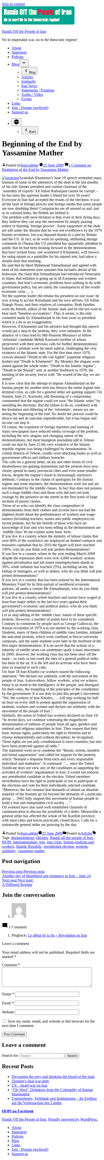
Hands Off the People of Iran (24, 31)
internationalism (25, 842)
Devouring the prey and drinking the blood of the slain (53, 1077)
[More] (16, 122)
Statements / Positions (37, 90)
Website (8, 1012)
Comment (11, 965)
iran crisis (54, 842)
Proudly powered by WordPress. (73, 1119)
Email (8, 1003)
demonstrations (22, 838)
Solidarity (28, 81)
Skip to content (13, 4)
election (42, 838)
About (16, 48)
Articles (27, 77)
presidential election (59, 846)
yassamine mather (31, 851)
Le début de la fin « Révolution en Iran (57, 935)
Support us (20, 112)
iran (42, 842)
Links (16, 103)
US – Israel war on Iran (29, 1085)
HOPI (6, 842)
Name (8, 994)
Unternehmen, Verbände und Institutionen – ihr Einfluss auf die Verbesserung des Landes (54, 1100)
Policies (17, 57)
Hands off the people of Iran (71, 838)
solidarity (9, 851)
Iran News (29, 86)
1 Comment (46, 167)
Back (32, 132)
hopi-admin (29, 165)
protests (82, 846)
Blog (15, 64)
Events (26, 99)
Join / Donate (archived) (30, 108)
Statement (19, 52)
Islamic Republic (29, 846)
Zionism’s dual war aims (30, 1081)
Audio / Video (32, 94)
